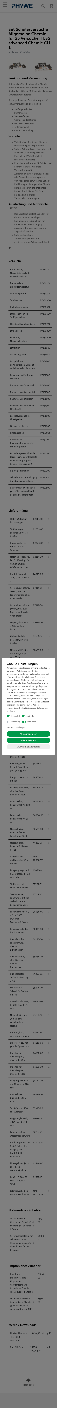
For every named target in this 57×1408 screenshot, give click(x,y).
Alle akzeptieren (28, 734)
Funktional (31, 722)
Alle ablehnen (28, 740)
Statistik (30, 716)
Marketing (15, 722)
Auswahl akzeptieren (28, 746)
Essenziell (15, 716)
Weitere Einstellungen (16, 728)
